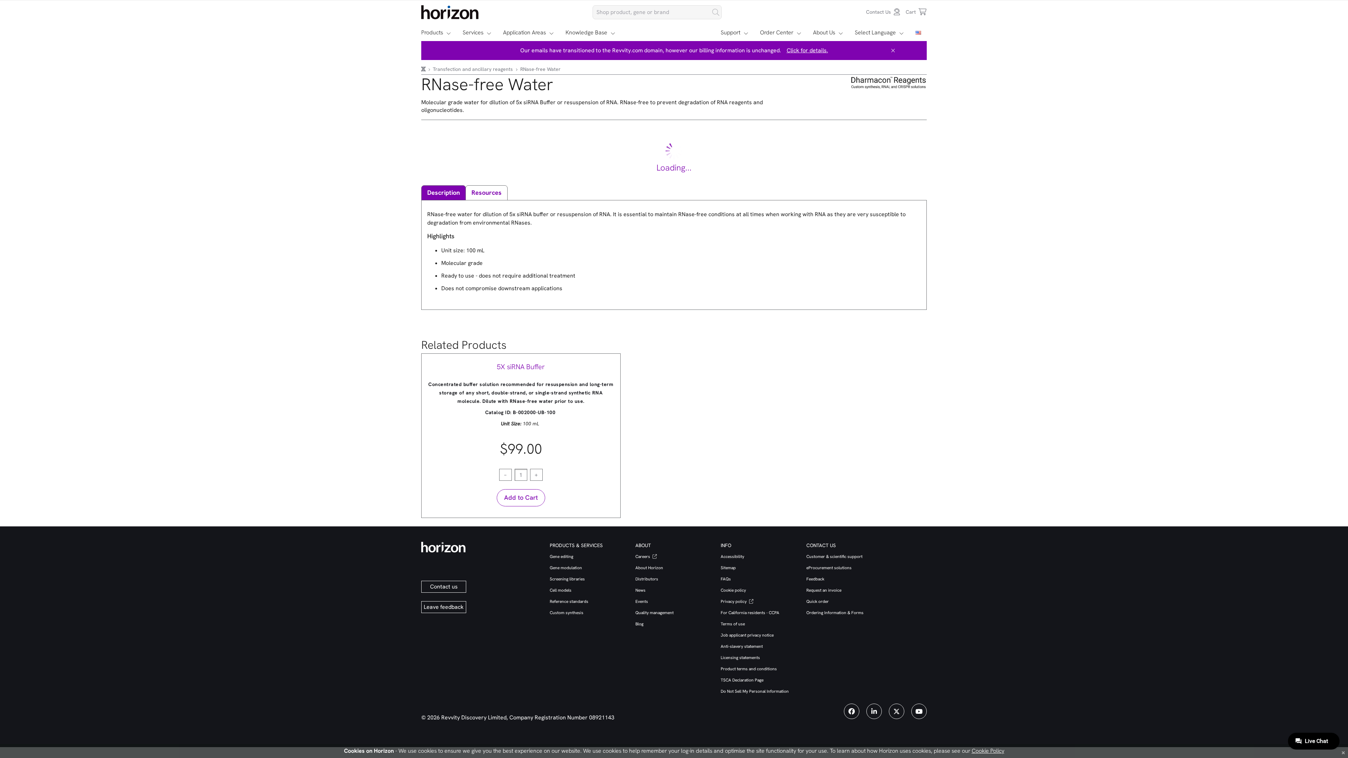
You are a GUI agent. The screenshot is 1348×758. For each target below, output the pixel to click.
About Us (824, 32)
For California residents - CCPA (750, 613)
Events (641, 601)
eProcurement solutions (829, 568)
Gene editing (561, 556)
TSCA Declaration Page (742, 680)
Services (473, 32)
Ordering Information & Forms (835, 613)
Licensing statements (740, 657)
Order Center (776, 32)
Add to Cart (521, 497)
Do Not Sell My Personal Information (755, 691)
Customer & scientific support (834, 556)
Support (730, 32)
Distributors (646, 579)
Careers (643, 556)
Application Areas (524, 32)
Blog (639, 624)
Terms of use (733, 624)
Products (432, 32)
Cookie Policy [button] (988, 750)
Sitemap (728, 568)
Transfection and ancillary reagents (473, 69)
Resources (486, 192)
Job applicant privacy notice (747, 635)
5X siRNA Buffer (521, 366)
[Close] (893, 50)
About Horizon (649, 568)
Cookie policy (733, 590)
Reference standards (569, 601)
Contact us (444, 586)
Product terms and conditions (749, 669)
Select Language (875, 32)
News (640, 590)
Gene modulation (566, 568)
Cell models (560, 590)
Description (443, 192)
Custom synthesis (566, 613)
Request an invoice (823, 590)
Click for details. (807, 50)
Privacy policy (734, 601)
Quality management (654, 613)
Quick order (817, 601)
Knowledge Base (586, 32)
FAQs (726, 579)
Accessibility (732, 556)
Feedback (815, 579)
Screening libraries (567, 579)
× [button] (1343, 752)
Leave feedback (444, 607)
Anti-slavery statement (742, 646)
